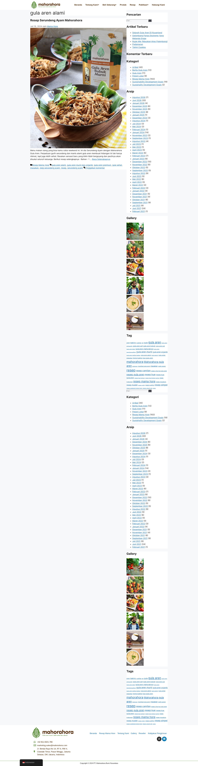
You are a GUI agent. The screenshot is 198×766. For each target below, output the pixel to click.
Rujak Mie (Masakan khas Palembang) (150, 41)
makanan (135, 366)
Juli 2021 (136, 205)
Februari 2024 (138, 129)
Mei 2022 (136, 179)
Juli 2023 (136, 144)
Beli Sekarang (109, 5)
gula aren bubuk (149, 346)
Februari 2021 (138, 211)
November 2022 (139, 164)
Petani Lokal (138, 76)
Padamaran (137, 44)
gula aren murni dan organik (80, 165)
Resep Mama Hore (40, 165)
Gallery (135, 733)
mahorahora (134, 361)
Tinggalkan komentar (95, 168)
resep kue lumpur (140, 378)
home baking (137, 358)
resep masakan (161, 382)
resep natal (141, 385)
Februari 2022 (138, 188)
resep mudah (132, 385)
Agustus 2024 (138, 121)
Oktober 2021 (138, 200)
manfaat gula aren (144, 366)
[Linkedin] (164, 739)
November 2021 (139, 197)
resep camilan (143, 370)
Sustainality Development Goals (147, 85)
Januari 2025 (138, 115)
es (142, 343)
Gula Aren (137, 73)
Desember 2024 (139, 118)
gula (146, 343)
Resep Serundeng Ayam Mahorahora (56, 20)
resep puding (149, 385)
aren (128, 343)
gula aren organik (160, 352)
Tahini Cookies (139, 47)
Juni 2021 (136, 208)
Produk (123, 5)
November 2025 (139, 109)
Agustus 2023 (138, 141)
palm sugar (162, 366)
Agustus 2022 (138, 173)
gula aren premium (102, 165)
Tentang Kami (91, 5)
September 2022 (140, 170)
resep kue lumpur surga (152, 378)
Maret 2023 (137, 153)
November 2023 (139, 135)
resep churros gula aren (159, 371)
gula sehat (117, 165)
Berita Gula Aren (139, 70)
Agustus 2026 (138, 97)
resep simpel (161, 385)
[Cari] (150, 20)
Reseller (143, 733)
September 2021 (140, 202)
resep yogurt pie (147, 388)
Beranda (78, 5)
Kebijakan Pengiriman (157, 733)
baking (133, 343)
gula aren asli (138, 346)
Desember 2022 (139, 162)
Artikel (135, 67)
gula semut (154, 355)
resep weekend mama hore (134, 388)
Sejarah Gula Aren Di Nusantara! (147, 33)
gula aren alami (59, 165)
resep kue (150, 374)
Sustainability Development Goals (147, 82)
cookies (138, 343)
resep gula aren (135, 374)
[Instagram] (159, 739)
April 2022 (137, 182)
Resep (132, 5)
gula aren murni (144, 352)
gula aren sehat (146, 355)
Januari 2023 (138, 159)
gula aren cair (160, 346)
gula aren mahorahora (144, 349)
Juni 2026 (137, 100)
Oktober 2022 (138, 167)
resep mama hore (144, 381)
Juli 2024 (136, 124)
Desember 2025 (139, 106)
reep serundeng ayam (50, 168)
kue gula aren (148, 358)
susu (154, 388)
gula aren (154, 342)
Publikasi (143, 5)
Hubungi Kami (158, 5)
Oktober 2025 (138, 112)
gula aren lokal (130, 349)
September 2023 (140, 138)
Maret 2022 (137, 185)
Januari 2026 (138, 103)
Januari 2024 (138, 132)
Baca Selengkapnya (101, 159)
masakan (34, 168)
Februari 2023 (138, 156)
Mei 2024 (136, 126)
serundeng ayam (75, 168)
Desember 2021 (139, 194)
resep (63, 168)
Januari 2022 (138, 191)
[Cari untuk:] (137, 20)
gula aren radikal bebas (133, 355)
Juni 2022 (136, 176)
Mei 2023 (136, 147)
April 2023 (137, 150)
